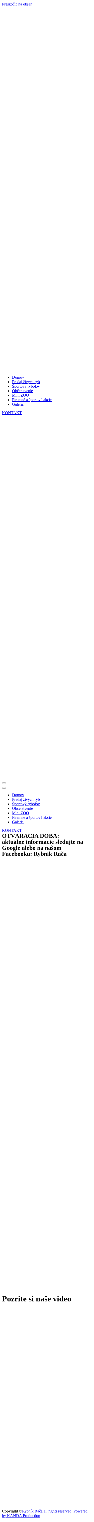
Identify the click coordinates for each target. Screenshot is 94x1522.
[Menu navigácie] (4, 783)
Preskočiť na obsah (17, 4)
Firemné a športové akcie (32, 400)
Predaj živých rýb (26, 382)
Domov (18, 377)
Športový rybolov (26, 386)
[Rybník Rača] (47, 189)
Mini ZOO (20, 395)
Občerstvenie (22, 391)
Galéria (18, 404)
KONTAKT (12, 413)
